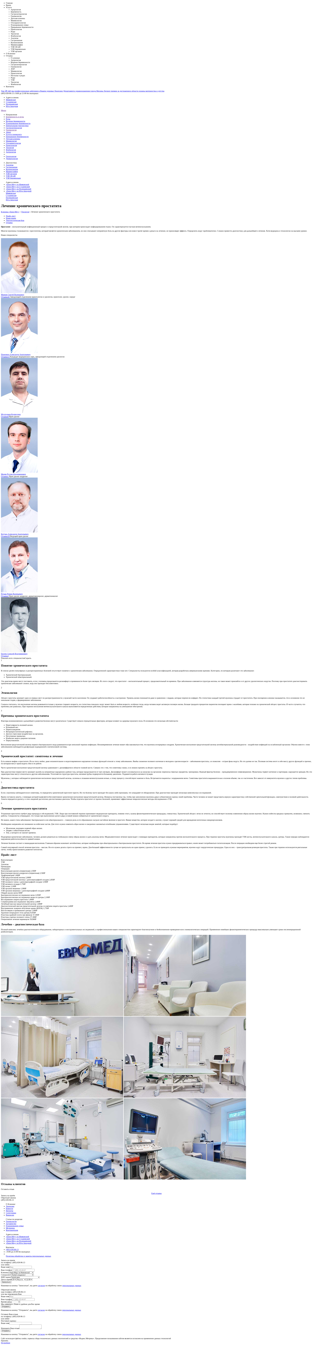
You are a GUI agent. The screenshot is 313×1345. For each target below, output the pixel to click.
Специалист (6, 1275)
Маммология (11, 141)
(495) (12, 1250)
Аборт (8, 132)
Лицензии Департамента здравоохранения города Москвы (79, 91)
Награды (9, 1211)
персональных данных (71, 1286)
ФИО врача (6, 1277)
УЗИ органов (11, 174)
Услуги (9, 7)
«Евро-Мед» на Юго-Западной (18, 191)
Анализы (9, 165)
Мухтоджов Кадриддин (11, 414)
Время (3, 1302)
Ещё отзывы (156, 1193)
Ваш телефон (6, 1270)
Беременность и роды (15, 117)
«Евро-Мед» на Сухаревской (18, 187)
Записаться (6, 1282)
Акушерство (11, 1224)
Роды (8, 119)
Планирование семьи (15, 1226)
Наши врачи (11, 218)
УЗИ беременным (13, 178)
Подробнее (5, 1343)
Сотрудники (11, 1213)
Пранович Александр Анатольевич (15, 354)
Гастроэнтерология (14, 128)
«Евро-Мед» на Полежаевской (18, 189)
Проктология (11, 145)
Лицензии (10, 1206)
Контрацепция (12, 1230)
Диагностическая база (15, 220)
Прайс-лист (11, 216)
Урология (10, 148)
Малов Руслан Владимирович (13, 474)
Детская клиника (13, 139)
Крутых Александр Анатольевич (14, 534)
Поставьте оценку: (8, 1321)
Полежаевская (12, 104)
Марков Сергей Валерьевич (12, 295)
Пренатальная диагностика (17, 126)
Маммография (12, 172)
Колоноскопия (12, 169)
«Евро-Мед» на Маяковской (17, 184)
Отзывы (9, 56)
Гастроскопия (11, 167)
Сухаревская (11, 102)
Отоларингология (13, 143)
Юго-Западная (12, 106)
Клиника (4, 1272)
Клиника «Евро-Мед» (10, 212)
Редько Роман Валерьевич (12, 594)
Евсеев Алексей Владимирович (14, 654)
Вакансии (10, 1215)
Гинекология (11, 130)
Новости (9, 1208)
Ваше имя (5, 1267)
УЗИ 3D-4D (11, 176)
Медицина (10, 1228)
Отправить (6, 1307)
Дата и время (6, 1279)
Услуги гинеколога (14, 134)
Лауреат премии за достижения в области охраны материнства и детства (134, 91)
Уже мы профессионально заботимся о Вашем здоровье (27, 91)
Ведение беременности (15, 121)
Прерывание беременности (17, 137)
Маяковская (11, 100)
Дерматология (12, 159)
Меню (3, 110)
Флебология (11, 150)
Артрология (11, 152)
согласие (41, 1286)
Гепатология (11, 156)
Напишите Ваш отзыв (10, 1328)
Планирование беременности (18, 123)
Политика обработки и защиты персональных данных (28, 1256)
